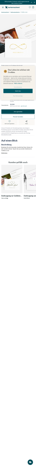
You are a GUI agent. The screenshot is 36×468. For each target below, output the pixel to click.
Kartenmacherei (5, 12)
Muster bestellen (18, 116)
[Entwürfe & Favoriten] (29, 7)
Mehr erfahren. (18, 83)
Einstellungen (18, 87)
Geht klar (18, 91)
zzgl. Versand (24, 106)
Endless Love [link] (24, 12)
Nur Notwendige (18, 96)
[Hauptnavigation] (2, 7)
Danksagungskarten (15, 12)
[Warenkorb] (33, 7)
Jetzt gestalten (18, 111)
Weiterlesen (4, 153)
